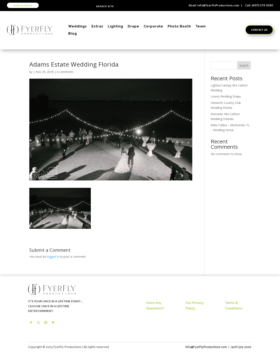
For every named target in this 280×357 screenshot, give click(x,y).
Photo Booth (179, 26)
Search (243, 65)
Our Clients (23, 5)
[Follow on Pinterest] (53, 322)
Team (201, 26)
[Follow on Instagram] (46, 322)
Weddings (77, 26)
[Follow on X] (38, 322)
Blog (72, 33)
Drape (133, 26)
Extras (97, 26)
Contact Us (259, 30)
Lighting (115, 26)
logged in (53, 256)
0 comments (65, 72)
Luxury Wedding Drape (226, 96)
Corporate (153, 26)
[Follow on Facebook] (31, 322)
